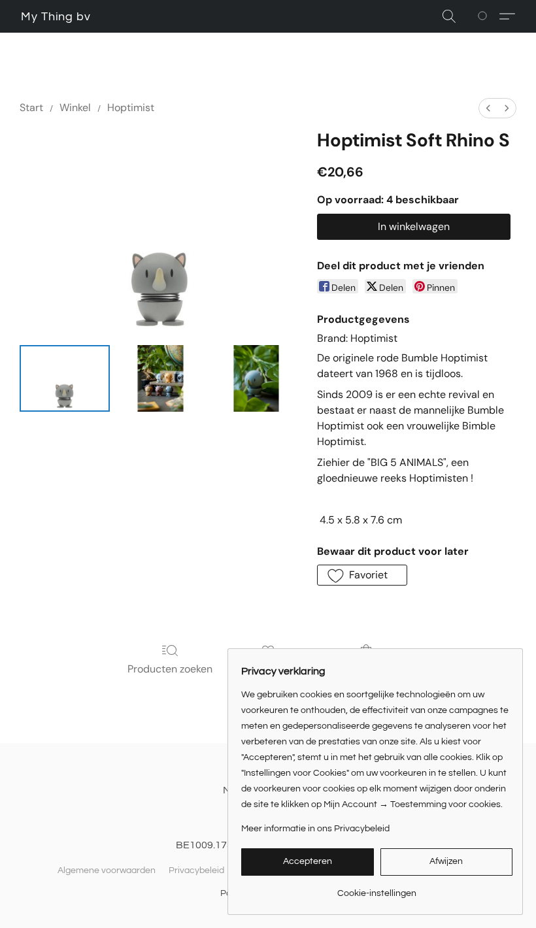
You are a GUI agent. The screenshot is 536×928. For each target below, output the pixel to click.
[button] (56, 17)
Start (31, 107)
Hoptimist (130, 107)
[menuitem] (488, 108)
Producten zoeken (169, 669)
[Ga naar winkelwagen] (485, 16)
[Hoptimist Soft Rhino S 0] (65, 378)
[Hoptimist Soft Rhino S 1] (160, 378)
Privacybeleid (196, 870)
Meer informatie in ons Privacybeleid (315, 828)
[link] (376, 888)
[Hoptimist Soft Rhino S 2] (256, 378)
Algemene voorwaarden (107, 870)
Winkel (75, 107)
